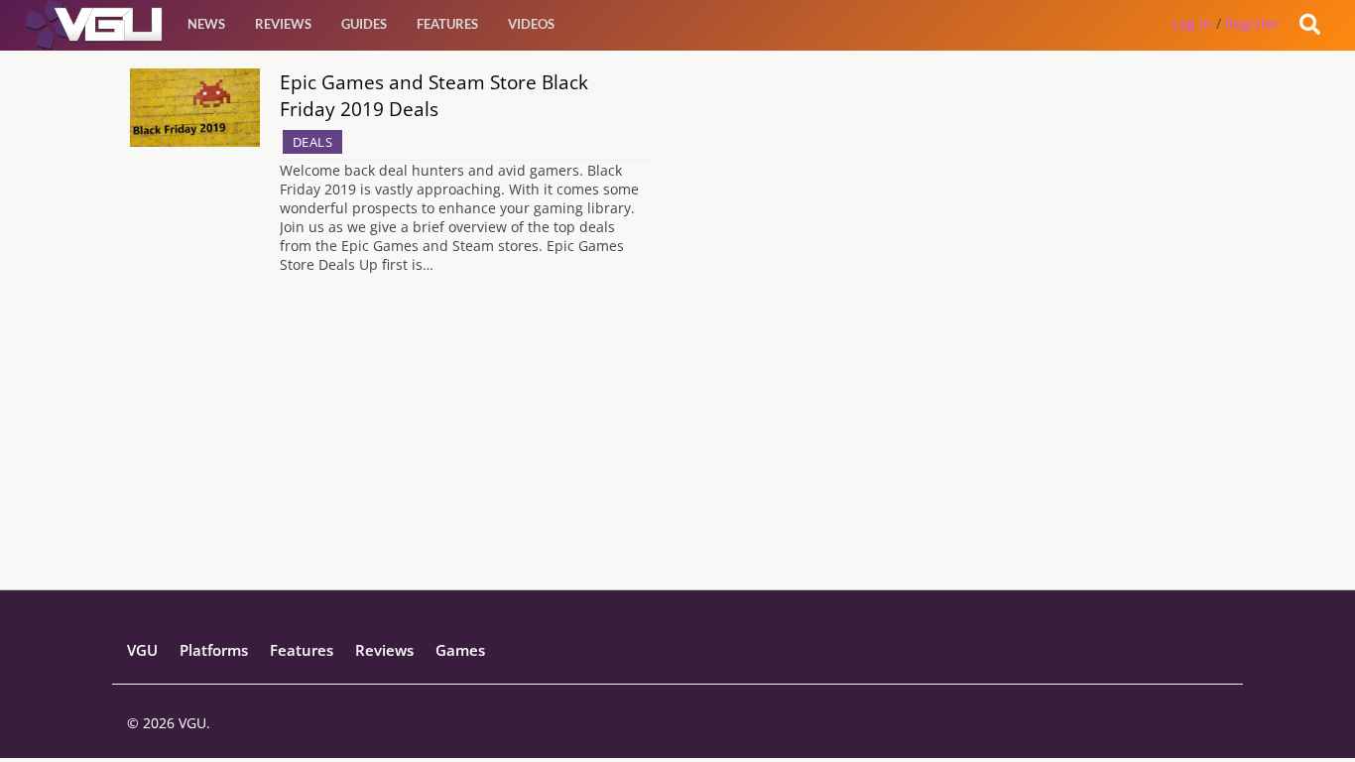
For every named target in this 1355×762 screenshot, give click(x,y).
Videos (531, 24)
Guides (364, 24)
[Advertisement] (678, 450)
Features (447, 24)
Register (1252, 23)
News (206, 24)
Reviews (283, 24)
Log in (1192, 23)
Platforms (214, 650)
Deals (313, 142)
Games (460, 650)
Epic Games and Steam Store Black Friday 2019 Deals (434, 95)
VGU (142, 650)
